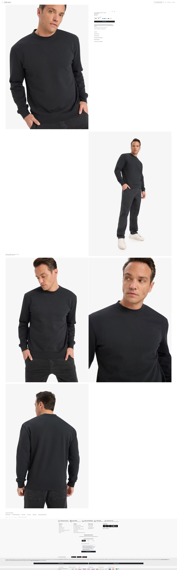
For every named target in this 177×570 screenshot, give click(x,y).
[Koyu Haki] (101, 18)
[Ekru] (97, 18)
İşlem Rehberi (76, 530)
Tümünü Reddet (61, 563)
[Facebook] (107, 526)
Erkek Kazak (23, 514)
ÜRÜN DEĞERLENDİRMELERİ (98, 37)
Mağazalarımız (90, 525)
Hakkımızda (60, 526)
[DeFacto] (7, 2)
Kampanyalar (76, 531)
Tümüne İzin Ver (116, 563)
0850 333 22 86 (90, 528)
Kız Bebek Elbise (90, 567)
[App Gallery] (84, 557)
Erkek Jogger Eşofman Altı (42, 514)
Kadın (84, 540)
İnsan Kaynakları (61, 527)
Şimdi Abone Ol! (88, 551)
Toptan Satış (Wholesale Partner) (64, 530)
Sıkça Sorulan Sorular (77, 525)
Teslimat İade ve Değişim (98, 41)
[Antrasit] (94, 18)
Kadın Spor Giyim (101, 567)
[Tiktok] (116, 526)
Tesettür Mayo (61, 567)
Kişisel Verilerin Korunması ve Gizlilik (79, 532)
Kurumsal (60, 525)
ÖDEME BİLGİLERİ (96, 39)
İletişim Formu (90, 526)
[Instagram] (113, 526)
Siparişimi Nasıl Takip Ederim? (78, 526)
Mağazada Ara (96, 33)
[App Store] (73, 557)
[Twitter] (110, 526)
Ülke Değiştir (106, 528)
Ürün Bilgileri (96, 35)
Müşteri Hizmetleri (91, 527)
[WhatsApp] (104, 526)
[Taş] (109, 18)
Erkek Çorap (35, 514)
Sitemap (60, 532)
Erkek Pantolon (8, 514)
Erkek (88, 540)
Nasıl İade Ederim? (77, 527)
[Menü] (2, 2)
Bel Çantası (29, 514)
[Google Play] (79, 557)
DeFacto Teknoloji (61, 531)
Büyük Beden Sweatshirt (16, 514)
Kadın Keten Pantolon (72, 567)
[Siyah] (108, 18)
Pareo (79, 567)
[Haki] (98, 18)
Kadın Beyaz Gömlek (111, 567)
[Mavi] (105, 18)
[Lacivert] (104, 18)
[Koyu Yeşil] (102, 18)
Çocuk (93, 540)
